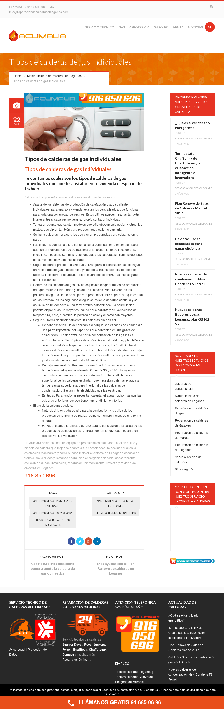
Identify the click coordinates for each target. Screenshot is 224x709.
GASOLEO (161, 27)
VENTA (178, 27)
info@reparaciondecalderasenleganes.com (38, 12)
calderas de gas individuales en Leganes (52, 503)
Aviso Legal (17, 649)
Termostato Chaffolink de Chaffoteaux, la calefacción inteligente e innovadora (187, 632)
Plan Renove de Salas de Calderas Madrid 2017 (192, 208)
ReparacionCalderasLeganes (193, 138)
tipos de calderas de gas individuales (53, 522)
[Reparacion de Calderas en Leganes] (37, 36)
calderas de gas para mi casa (52, 512)
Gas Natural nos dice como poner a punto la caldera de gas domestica (53, 568)
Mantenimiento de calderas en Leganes (54, 75)
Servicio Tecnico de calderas (116, 512)
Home (18, 75)
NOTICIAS (195, 27)
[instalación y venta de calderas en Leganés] (192, 560)
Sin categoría (184, 469)
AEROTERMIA (139, 27)
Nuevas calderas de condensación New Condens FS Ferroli (191, 279)
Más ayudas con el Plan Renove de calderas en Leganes (115, 568)
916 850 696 (36, 7)
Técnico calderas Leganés (133, 671)
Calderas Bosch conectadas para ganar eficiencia (188, 243)
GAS (122, 27)
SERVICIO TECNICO (99, 27)
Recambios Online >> (77, 659)
